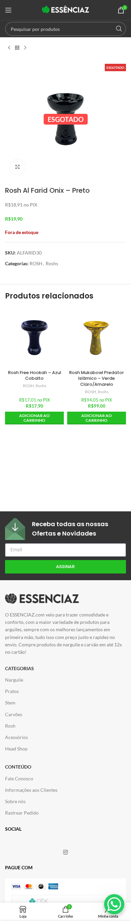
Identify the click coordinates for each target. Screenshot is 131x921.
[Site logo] (65, 9)
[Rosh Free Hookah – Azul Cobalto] (34, 337)
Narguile (14, 680)
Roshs (52, 263)
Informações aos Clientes (31, 790)
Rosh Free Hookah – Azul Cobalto (34, 375)
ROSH (36, 263)
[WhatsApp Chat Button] (114, 904)
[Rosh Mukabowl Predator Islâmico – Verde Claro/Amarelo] (96, 337)
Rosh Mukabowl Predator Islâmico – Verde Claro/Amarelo (96, 378)
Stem (10, 702)
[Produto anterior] (9, 48)
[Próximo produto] (25, 48)
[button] (34, 418)
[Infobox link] (65, 529)
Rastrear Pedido (22, 813)
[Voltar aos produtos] (17, 48)
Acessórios (16, 737)
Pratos (12, 691)
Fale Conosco (19, 778)
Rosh (10, 726)
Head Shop (16, 748)
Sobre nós (15, 801)
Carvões (13, 714)
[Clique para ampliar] (17, 167)
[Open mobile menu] (8, 10)
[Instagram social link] (65, 852)
